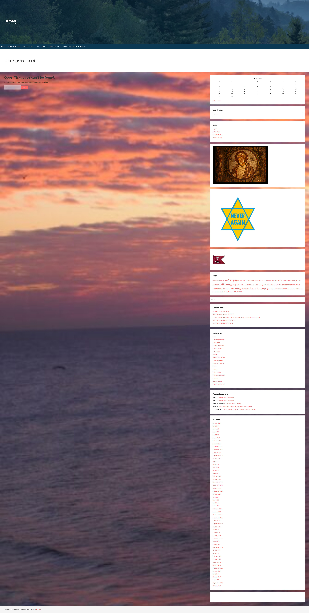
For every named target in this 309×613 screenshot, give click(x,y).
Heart (219, 284)
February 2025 (217, 476)
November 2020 (217, 562)
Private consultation (79, 46)
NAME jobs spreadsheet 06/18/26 (223, 323)
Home (3, 46)
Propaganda (289, 288)
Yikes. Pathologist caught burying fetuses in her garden (235, 406)
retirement (215, 291)
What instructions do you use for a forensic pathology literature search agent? (236, 317)
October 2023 (217, 521)
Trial (229, 292)
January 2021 (217, 559)
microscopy (271, 284)
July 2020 (215, 574)
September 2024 (218, 491)
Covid (272, 280)
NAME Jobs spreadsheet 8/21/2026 (223, 314)
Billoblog (11, 20)
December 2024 (217, 482)
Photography (244, 288)
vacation (232, 291)
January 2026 (217, 444)
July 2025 (215, 461)
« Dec (214, 101)
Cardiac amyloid (250, 280)
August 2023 (216, 527)
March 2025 (216, 473)
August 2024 (216, 494)
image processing (238, 284)
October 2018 (217, 577)
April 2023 (216, 529)
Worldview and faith (13, 46)
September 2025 (218, 455)
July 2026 (215, 426)
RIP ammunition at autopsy (221, 311)
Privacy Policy (67, 46)
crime (275, 280)
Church (263, 280)
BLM (238, 280)
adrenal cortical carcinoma (218, 280)
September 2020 (218, 568)
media (264, 284)
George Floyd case (42, 46)
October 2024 (217, 488)
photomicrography (258, 288)
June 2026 (216, 429)
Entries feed (216, 132)
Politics (277, 289)
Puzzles (215, 378)
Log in (215, 129)
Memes (215, 354)
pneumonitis (272, 288)
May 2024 (216, 500)
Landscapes (216, 351)
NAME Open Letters (28, 46)
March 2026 (216, 438)
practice (283, 289)
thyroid (226, 292)
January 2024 (217, 512)
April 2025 (216, 470)
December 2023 (217, 515)
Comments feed (217, 135)
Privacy (215, 369)
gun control (290, 280)
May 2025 (216, 467)
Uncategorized (217, 381)
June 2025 (216, 464)
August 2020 (216, 571)
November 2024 (217, 485)
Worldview (238, 292)
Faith (279, 280)
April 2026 (216, 435)
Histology (227, 284)
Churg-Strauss (268, 280)
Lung (261, 284)
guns (294, 280)
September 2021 (218, 547)
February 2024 (217, 509)
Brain (244, 280)
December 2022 (217, 538)
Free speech (216, 342)
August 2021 (216, 550)
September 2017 (218, 583)
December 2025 (217, 447)
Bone (241, 280)
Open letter (222, 288)
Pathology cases (55, 46)
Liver (256, 284)
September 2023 (218, 524)
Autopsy (232, 280)
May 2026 (216, 432)
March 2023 (216, 532)
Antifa (226, 280)
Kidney (248, 285)
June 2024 (216, 497)
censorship (257, 280)
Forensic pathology (218, 340)
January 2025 (217, 479)
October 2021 (217, 544)
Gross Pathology (218, 348)
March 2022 (216, 541)
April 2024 (216, 503)
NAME (279, 285)
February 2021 (217, 556)
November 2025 (217, 450)
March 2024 (216, 506)
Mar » (218, 101)
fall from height (284, 280)
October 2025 (217, 453)
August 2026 (216, 423)
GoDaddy (38, 609)
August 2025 (216, 458)
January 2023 (217, 535)
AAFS (214, 337)
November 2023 (217, 518)
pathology (235, 288)
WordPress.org (217, 137)
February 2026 (217, 441)
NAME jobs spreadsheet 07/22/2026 (223, 320)
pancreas (228, 288)
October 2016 (217, 586)
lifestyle (252, 284)
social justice (221, 292)
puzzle (294, 288)
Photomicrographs (218, 363)
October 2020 (217, 565)
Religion (299, 288)
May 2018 (216, 580)
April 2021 (216, 553)
